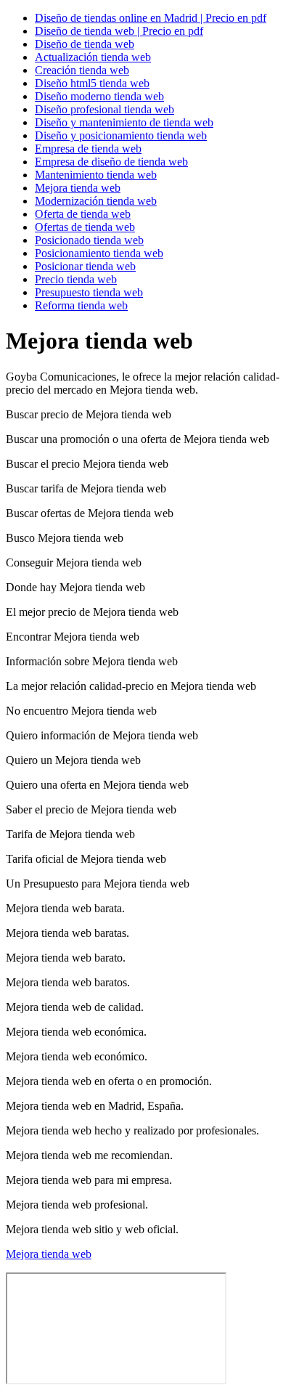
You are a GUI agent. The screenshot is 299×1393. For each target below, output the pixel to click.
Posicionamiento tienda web (99, 253)
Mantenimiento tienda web (96, 174)
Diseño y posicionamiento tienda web (121, 135)
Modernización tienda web (96, 201)
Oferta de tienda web (83, 214)
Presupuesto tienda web (89, 292)
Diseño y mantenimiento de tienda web (124, 122)
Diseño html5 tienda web (92, 83)
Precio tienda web (76, 279)
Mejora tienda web (77, 188)
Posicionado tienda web (89, 240)
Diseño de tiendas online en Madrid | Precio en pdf (150, 18)
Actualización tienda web (93, 57)
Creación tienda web (82, 70)
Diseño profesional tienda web (104, 109)
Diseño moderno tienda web (99, 96)
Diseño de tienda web (84, 44)
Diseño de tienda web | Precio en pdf (119, 31)
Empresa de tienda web (88, 148)
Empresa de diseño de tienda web (111, 161)
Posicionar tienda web (85, 266)
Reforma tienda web (81, 305)
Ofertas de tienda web (85, 227)
